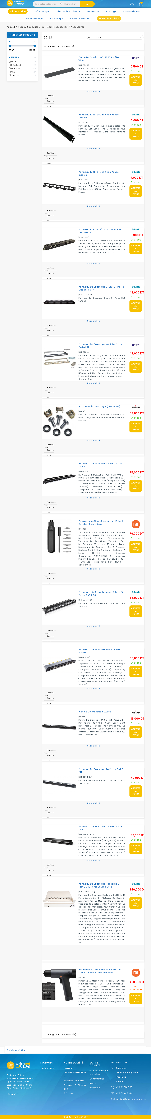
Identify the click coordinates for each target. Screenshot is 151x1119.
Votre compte (95, 1064)
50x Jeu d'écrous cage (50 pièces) (99, 406)
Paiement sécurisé (74, 1080)
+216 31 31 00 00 (124, 1087)
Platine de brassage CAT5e (94, 711)
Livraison (68, 1068)
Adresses (95, 1087)
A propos (68, 1093)
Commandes (97, 1078)
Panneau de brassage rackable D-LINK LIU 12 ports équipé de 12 (99, 885)
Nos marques (47, 1068)
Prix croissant (115, 37)
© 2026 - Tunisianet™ (75, 1116)
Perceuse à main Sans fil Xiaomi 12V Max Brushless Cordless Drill (100, 971)
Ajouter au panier (135, 80)
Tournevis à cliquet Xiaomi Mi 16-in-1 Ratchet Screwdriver (100, 523)
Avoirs (93, 1083)
